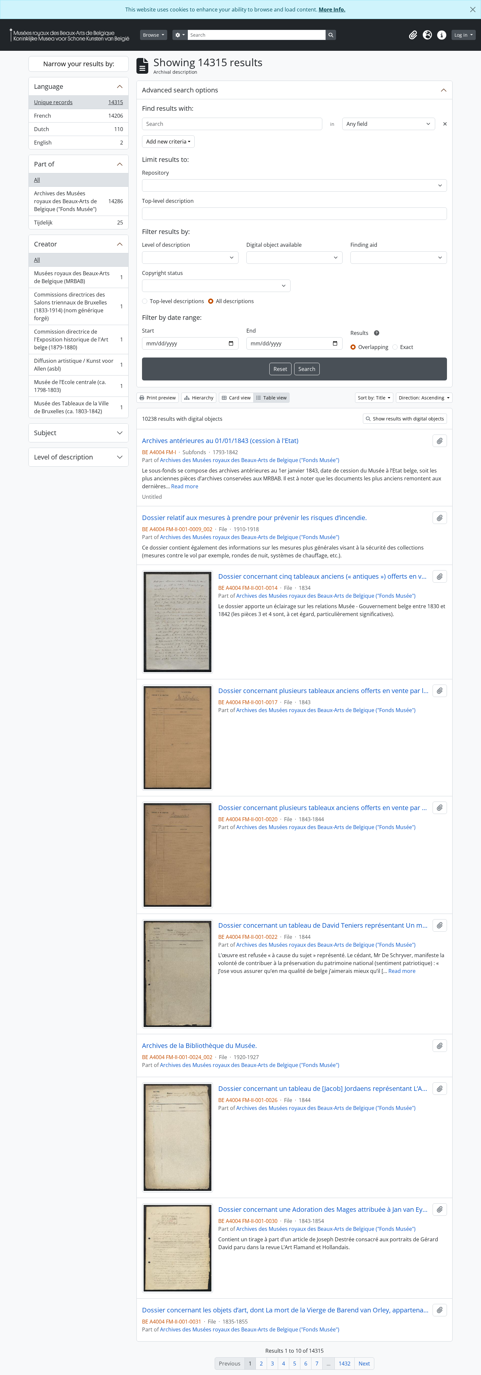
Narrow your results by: (78, 63)
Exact (406, 347)
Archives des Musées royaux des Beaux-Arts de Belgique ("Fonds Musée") (78, 201)
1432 (344, 1363)
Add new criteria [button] (166, 141)
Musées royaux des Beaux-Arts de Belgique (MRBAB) (78, 277)
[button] (413, 35)
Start (148, 330)
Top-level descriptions (177, 301)
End (251, 330)
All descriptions (235, 301)
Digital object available (274, 244)
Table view (274, 398)
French (78, 117)
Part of (44, 164)
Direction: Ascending (422, 398)
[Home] (72, 35)
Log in (461, 35)
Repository (155, 172)
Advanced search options (180, 90)
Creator (45, 244)
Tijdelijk (78, 224)
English (78, 144)
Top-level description (168, 200)
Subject (45, 432)
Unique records (78, 104)
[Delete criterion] (445, 124)
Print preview (160, 398)
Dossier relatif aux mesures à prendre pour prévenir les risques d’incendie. (254, 518)
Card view (239, 398)
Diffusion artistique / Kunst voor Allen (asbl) (78, 364)
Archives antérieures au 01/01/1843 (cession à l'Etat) (220, 441)
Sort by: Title (372, 398)
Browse (151, 35)
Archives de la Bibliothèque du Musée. (199, 1046)
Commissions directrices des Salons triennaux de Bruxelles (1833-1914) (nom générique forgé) (78, 306)
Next (364, 1363)
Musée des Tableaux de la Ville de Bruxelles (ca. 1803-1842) (78, 407)
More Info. (332, 9)
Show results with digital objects (408, 419)
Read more (184, 486)
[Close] (473, 9)
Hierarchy (202, 398)
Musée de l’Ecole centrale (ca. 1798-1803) (78, 386)
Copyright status (162, 273)
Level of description (63, 457)
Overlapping (373, 347)
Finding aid (363, 244)
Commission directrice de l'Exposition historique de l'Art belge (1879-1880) (78, 339)
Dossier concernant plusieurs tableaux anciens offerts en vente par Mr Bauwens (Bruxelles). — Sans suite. (324, 808)
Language (48, 86)
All (37, 180)
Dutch (78, 131)
